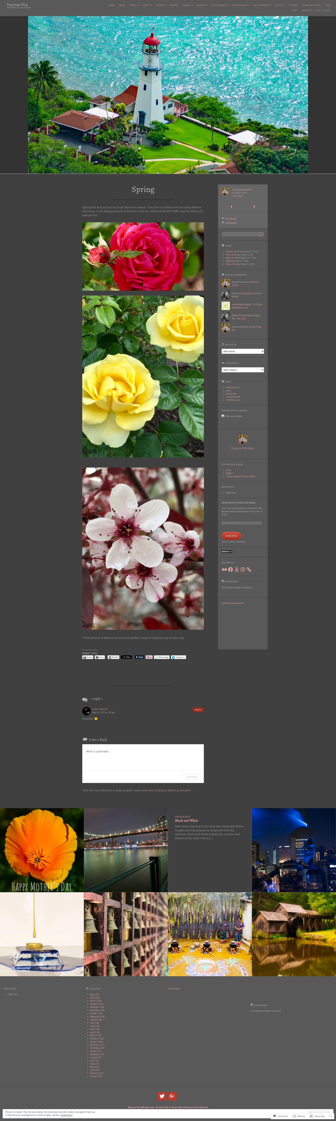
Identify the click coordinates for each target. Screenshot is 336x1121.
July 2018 (94, 1022)
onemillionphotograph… (242, 304)
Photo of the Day (233, 264)
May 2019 (94, 994)
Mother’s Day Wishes (235, 251)
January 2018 (96, 1041)
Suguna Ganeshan (243, 189)
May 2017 (94, 1066)
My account (324, 10)
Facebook (174, 988)
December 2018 (97, 1007)
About (133, 5)
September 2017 (97, 1054)
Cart (295, 10)
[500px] (236, 569)
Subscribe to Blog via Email (239, 502)
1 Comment (237, 195)
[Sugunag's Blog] (168, 95)
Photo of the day (233, 254)
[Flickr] (224, 569)
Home (112, 5)
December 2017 (97, 1044)
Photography (240, 5)
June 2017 (94, 1063)
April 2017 (95, 1070)
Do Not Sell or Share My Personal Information (182, 1107)
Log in (228, 390)
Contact (280, 5)
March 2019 (95, 1000)
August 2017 (96, 1057)
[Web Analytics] (227, 552)
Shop (328, 5)
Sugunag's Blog (17, 4)
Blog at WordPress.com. (141, 1107)
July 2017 (94, 1060)
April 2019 (95, 997)
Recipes (160, 5)
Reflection (230, 260)
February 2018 (96, 1038)
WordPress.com (233, 399)
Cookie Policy (66, 1115)
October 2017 (96, 1051)
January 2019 (96, 1003)
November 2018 (97, 1010)
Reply (198, 709)
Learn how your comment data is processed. (162, 790)
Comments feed (233, 396)
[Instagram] (243, 569)
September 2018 (97, 1016)
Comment (191, 776)
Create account (232, 387)
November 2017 (97, 1048)
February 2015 (96, 1073)
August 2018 (96, 1019)
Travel (186, 5)
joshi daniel (99, 709)
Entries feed (231, 393)
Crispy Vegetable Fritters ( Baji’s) (240, 476)
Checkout (307, 10)
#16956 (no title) (312, 5)
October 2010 (96, 1076)
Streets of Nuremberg (241, 293)
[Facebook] (230, 569)
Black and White (233, 257)
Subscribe (231, 535)
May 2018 (94, 1029)
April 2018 (95, 1032)
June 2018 (94, 1025)
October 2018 (96, 1013)
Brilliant (229, 473)
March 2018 (95, 1035)
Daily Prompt (218, 5)
